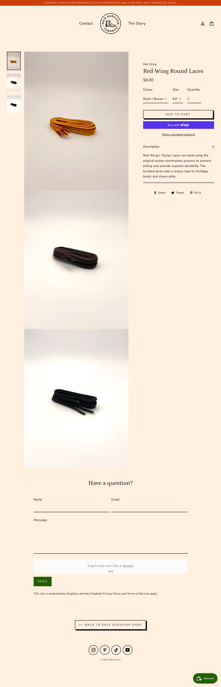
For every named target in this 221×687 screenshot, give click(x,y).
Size (176, 89)
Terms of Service (138, 594)
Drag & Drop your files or (110, 565)
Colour (148, 89)
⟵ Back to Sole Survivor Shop (110, 625)
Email (115, 499)
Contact (86, 23)
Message (40, 520)
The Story (137, 23)
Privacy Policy (112, 594)
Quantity (193, 89)
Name (38, 499)
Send (42, 581)
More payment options (178, 134)
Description (151, 146)
